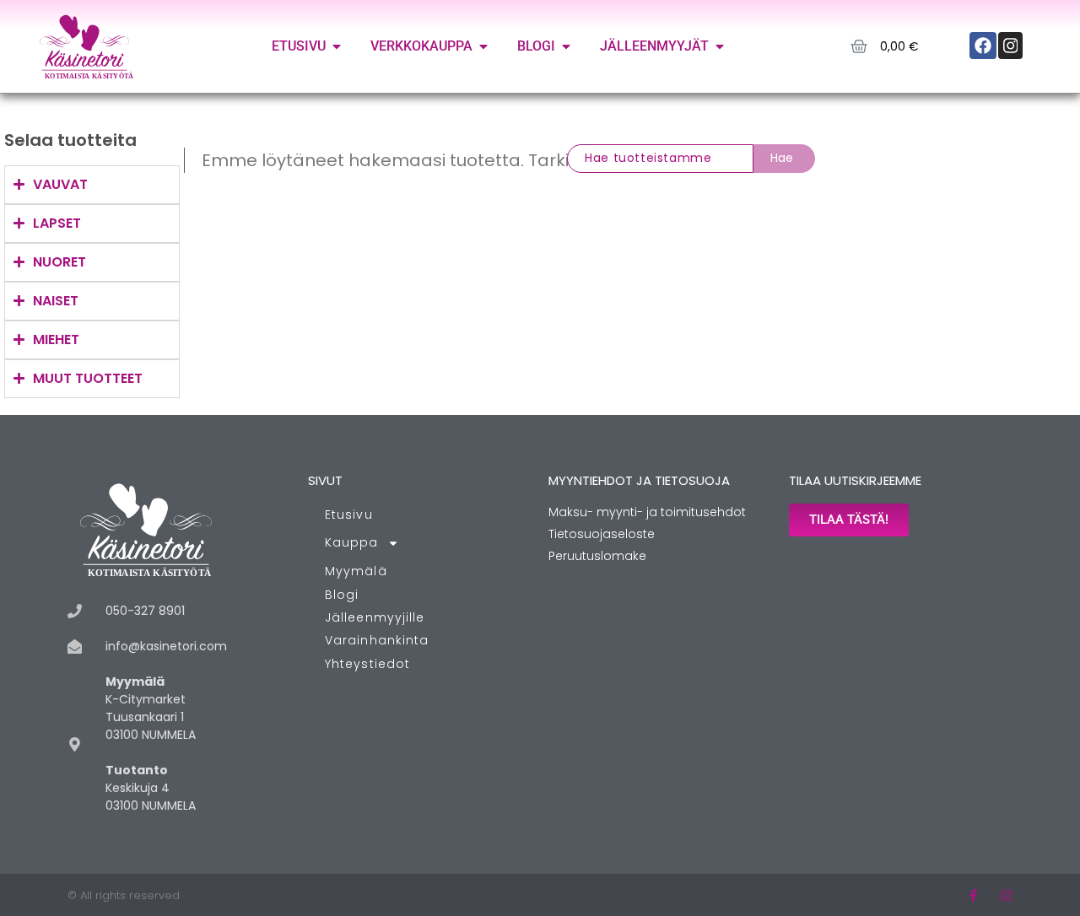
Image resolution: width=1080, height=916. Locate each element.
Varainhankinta (377, 640)
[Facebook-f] (973, 895)
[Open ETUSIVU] (336, 46)
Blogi (342, 594)
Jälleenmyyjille (375, 617)
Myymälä (356, 571)
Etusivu (349, 514)
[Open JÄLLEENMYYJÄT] (719, 46)
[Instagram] (1006, 895)
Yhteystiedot (367, 663)
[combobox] (660, 158)
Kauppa (352, 542)
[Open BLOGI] (566, 46)
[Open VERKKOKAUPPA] (483, 46)
